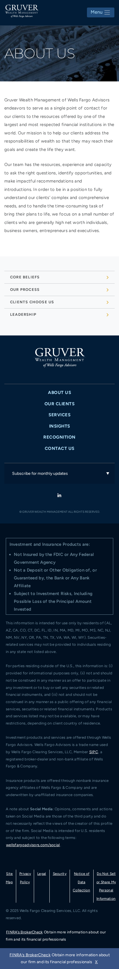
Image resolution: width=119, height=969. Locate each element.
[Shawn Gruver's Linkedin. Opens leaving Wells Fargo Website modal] (59, 495)
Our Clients (59, 403)
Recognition (59, 437)
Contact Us (60, 448)
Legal (41, 874)
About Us (59, 392)
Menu (97, 12)
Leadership (23, 314)
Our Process (25, 289)
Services (59, 414)
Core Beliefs (25, 277)
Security (59, 874)
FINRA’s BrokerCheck (24, 932)
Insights (59, 426)
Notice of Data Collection (81, 882)
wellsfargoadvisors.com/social (33, 845)
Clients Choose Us (32, 302)
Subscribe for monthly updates (40, 473)
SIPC (93, 752)
